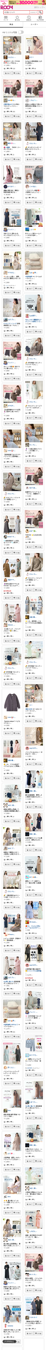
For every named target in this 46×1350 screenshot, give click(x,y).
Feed (6, 18)
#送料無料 (7, 1025)
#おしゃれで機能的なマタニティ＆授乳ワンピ (33, 320)
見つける (17, 18)
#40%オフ (14, 1025)
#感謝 (8, 147)
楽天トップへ (39, 7)
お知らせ (28, 18)
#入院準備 (37, 971)
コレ (8, 73)
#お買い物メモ (9, 981)
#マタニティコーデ (10, 323)
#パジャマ (30, 971)
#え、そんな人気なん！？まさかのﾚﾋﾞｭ (32, 927)
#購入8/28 (28, 709)
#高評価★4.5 (8, 104)
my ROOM (40, 18)
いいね (17, 73)
